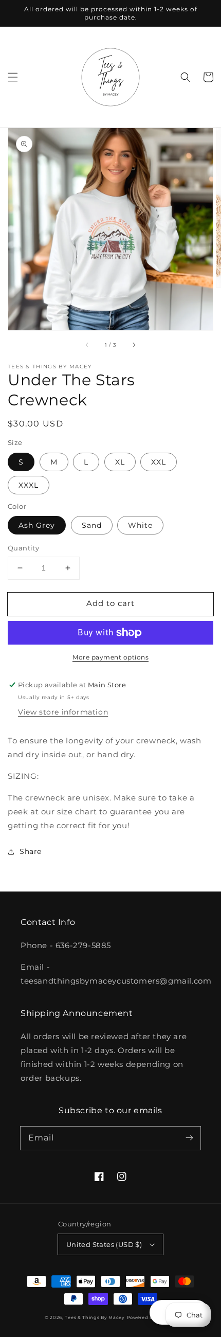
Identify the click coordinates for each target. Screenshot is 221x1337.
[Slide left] (87, 344)
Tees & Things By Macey (94, 1317)
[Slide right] (133, 344)
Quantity (23, 548)
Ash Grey (37, 525)
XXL (158, 462)
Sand (92, 525)
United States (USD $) (104, 1244)
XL (120, 462)
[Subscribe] (189, 1138)
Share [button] (31, 851)
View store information (63, 712)
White (140, 525)
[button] (13, 77)
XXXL (29, 485)
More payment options (110, 657)
